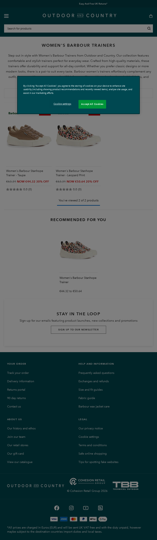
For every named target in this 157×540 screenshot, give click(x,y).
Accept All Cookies (92, 104)
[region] (78, 95)
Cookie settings (62, 103)
